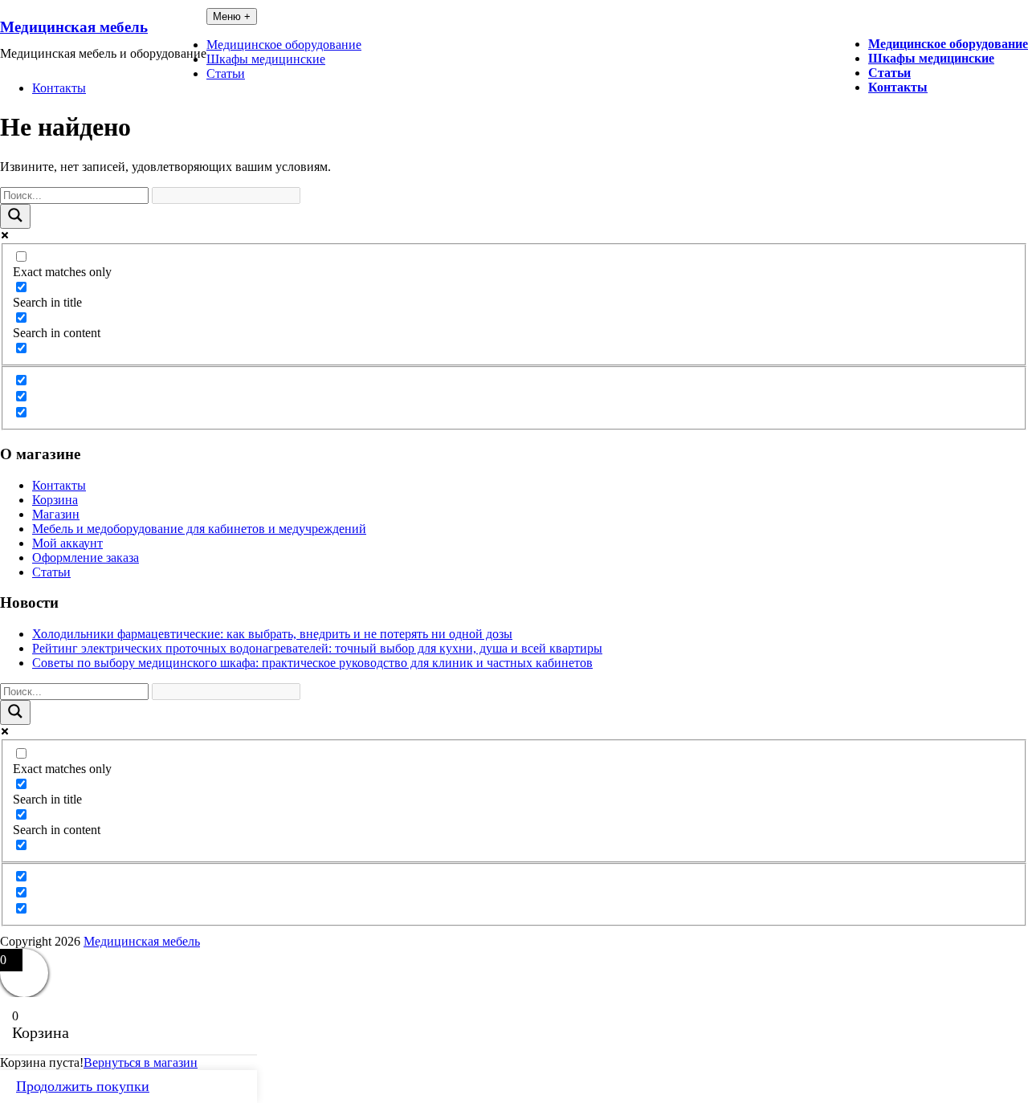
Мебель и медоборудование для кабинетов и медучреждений (199, 528)
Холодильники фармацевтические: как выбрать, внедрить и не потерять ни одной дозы (272, 634)
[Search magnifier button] (15, 216)
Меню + (232, 16)
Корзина (55, 500)
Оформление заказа (85, 557)
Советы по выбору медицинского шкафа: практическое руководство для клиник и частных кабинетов (312, 663)
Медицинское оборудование (948, 44)
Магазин (56, 514)
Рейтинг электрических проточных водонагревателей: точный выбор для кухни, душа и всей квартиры (317, 648)
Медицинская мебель (74, 26)
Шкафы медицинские (931, 58)
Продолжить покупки (82, 1086)
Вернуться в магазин (141, 1062)
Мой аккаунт (67, 543)
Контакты (898, 87)
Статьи (889, 72)
